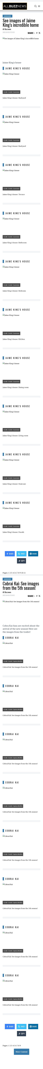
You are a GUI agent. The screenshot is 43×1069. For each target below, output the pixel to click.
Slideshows (7, 16)
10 (22, 573)
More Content (21, 1052)
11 (25, 573)
